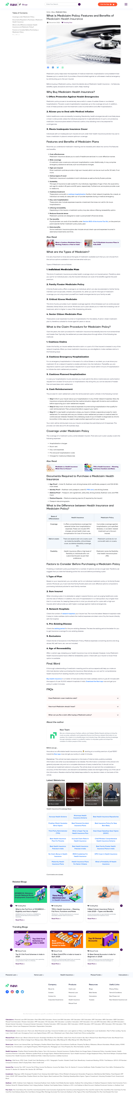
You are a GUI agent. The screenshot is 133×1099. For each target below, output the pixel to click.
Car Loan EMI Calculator (99, 1022)
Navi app (57, 754)
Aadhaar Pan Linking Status (83, 1083)
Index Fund (67, 1038)
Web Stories (93, 993)
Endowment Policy (98, 1051)
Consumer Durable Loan (59, 1031)
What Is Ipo (19, 1038)
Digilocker (30, 1083)
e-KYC (47, 1060)
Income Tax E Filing (32, 1067)
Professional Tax (119, 1067)
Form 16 (67, 1067)
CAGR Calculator (84, 1024)
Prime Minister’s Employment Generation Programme (76, 1074)
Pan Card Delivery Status (17, 1092)
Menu (126, 4)
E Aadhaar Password (100, 1083)
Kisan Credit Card (38, 1063)
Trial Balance (108, 1060)
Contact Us (52, 996)
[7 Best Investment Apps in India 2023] (112, 794)
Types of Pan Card (83, 1092)
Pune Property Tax (67, 1047)
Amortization (18, 1047)
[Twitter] (22, 992)
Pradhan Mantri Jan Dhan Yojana (37, 1076)
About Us (51, 989)
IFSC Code (23, 1060)
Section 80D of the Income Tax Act (95, 221)
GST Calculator (85, 1022)
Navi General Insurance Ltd (118, 1000)
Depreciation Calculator (44, 1026)
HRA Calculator (62, 1024)
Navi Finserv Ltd (114, 996)
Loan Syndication (100, 1031)
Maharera (93, 1044)
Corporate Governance (55, 1000)
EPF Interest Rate (20, 1076)
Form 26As (109, 1067)
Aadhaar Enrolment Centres (103, 1085)
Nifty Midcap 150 (85, 1040)
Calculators (123, 975)
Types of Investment (91, 1076)
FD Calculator (49, 1022)
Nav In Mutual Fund (92, 1038)
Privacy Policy (113, 989)
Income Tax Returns (46, 1067)
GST (24, 1067)
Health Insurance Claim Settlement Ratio (28, 1056)
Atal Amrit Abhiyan (109, 1053)
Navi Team (65, 730)
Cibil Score (15, 1060)
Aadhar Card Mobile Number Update (62, 1083)
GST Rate (39, 1069)
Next (118, 794)
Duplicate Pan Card (63, 1090)
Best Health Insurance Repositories (106, 817)
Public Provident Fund (98, 1067)
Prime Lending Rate (88, 1033)
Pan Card (27, 1090)
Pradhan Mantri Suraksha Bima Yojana (30, 1051)
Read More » (20, 920)
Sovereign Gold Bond (46, 1038)
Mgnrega (17, 1074)
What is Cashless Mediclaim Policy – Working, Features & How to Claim (68, 243)
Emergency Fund (27, 1033)
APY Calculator (96, 1024)
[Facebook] (7, 992)
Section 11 (9, 1069)
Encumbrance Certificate (69, 1044)
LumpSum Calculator (72, 1022)
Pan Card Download (36, 1090)
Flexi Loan (31, 1031)
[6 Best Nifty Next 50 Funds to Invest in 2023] (93, 794)
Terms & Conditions (115, 993)
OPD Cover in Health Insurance (106, 854)
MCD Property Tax (44, 1047)
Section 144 (24, 1069)
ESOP (12, 1076)
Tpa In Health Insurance (78, 1053)
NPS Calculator (107, 1019)
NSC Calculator (73, 1024)
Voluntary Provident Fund (107, 1076)
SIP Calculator (75, 1019)
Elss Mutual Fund (117, 1038)
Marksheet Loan (60, 1033)
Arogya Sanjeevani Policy (95, 1053)
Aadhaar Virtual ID (11, 1085)
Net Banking (40, 1060)
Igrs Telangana (36, 1044)
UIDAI (14, 1083)
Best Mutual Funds (105, 1038)
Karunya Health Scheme (58, 817)
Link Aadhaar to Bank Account (84, 1085)
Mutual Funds (96, 975)
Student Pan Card (112, 1092)
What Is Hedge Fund (27, 1040)
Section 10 (16, 1069)
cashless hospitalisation (77, 194)
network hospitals (68, 614)
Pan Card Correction (49, 1090)
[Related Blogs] (30, 894)
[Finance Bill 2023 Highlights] (75, 794)
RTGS (101, 1060)
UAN (22, 1074)
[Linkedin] (17, 992)
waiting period (59, 628)
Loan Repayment (88, 1031)
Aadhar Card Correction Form (117, 1083)
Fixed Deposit (115, 1074)
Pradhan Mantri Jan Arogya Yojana (80, 1051)
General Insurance (63, 1051)
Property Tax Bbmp (83, 1044)
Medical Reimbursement (62, 1053)
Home (48, 12)
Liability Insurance (62, 1056)
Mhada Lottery (114, 1044)
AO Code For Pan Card (99, 1090)
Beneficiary (81, 1060)
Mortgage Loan (56, 1047)
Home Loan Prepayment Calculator (24, 1026)
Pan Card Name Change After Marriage (38, 1092)
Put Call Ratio (58, 1038)
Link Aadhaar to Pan (70, 1092)
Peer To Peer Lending (113, 1031)
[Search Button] (79, 4)
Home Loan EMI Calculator (61, 1019)
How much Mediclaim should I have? (61, 706)
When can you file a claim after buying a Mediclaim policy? (70, 715)
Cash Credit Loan (15, 1033)
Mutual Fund (73, 1003)
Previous (49, 794)
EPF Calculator (97, 1019)
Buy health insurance (54, 679)
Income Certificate (84, 1067)
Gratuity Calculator (50, 1024)
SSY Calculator (86, 1019)
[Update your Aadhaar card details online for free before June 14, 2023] (56, 794)
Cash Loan (72, 989)
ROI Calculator (117, 1024)
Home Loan (38, 975)
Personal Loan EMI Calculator (24, 1019)
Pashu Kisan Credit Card (73, 1033)
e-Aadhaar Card (118, 1085)
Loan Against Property (30, 1047)
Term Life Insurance (49, 1051)
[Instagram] (12, 992)
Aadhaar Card (21, 1083)
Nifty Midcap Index (50, 1040)
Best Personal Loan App (43, 1031)
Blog (53, 12)
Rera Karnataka (79, 1047)
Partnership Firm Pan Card (97, 1092)
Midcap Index (39, 1040)
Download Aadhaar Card (42, 1083)
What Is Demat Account (31, 1038)
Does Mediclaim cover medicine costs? (62, 698)
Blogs (24, 4)
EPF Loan (51, 1033)
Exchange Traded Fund (13, 1040)
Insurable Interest (110, 1051)
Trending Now (67, 22)
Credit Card (32, 1060)
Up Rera (87, 1047)
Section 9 (74, 1067)
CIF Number (122, 1060)
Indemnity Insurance (49, 1056)
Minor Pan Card (112, 1090)
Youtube (91, 1000)
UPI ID (116, 1060)
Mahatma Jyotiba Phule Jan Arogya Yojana (39, 1053)
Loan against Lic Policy (75, 1031)
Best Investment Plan (56, 1076)
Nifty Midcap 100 (73, 1040)
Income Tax (18, 1067)
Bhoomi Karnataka (103, 1044)
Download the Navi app (94, 681)
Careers (50, 993)
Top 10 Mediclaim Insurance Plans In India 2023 (106, 243)
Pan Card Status (18, 1090)
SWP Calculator (118, 1019)
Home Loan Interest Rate (22, 1044)
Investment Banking (92, 1060)
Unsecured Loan (22, 1031)
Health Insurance (66, 975)
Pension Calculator (28, 1022)
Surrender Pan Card (57, 1092)
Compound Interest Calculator (33, 1024)
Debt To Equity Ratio (25, 1063)
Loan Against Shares (40, 1033)
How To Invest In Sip (78, 1038)
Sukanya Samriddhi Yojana (50, 1074)
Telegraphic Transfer (56, 1060)
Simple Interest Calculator (14, 1024)
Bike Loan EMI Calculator (115, 1022)
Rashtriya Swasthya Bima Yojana (73, 1076)
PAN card (90, 490)
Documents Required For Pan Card (81, 1090)
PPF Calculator (39, 1022)
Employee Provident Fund (33, 1074)
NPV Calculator (107, 1024)
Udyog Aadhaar (38, 1085)
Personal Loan (11, 975)
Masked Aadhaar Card (25, 1085)
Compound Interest (12, 1063)
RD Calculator (59, 1022)
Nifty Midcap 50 (62, 1040)
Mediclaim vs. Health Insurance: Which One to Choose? (66, 468)
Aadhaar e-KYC (68, 1085)
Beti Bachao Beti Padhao (102, 1074)
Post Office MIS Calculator (43, 1019)
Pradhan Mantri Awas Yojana (50, 1044)
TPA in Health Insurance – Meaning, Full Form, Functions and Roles (105, 468)
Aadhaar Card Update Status (53, 1085)
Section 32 (32, 1069)
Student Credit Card (70, 1060)
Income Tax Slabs (58, 1067)
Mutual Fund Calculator (13, 1022)
